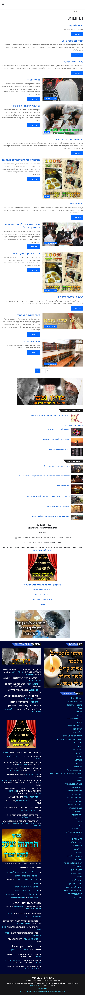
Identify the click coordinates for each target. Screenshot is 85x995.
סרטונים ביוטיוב (21, 800)
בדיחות (79, 712)
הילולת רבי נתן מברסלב (72, 736)
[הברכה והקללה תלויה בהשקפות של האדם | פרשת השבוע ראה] (77, 499)
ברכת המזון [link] (33, 684)
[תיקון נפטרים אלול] (77, 489)
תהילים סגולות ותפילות (73, 863)
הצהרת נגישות (42, 988)
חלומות (79, 753)
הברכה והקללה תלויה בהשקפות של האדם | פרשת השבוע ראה (48, 496)
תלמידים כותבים (75, 873)
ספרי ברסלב (77, 811)
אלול (80, 708)
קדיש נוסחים (77, 839)
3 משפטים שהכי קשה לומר (74, 425)
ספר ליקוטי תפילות (74, 798)
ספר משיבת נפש (75, 801)
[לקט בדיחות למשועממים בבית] (77, 452)
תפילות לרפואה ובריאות (72, 890)
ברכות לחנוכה (33, 872)
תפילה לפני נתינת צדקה (42, 550)
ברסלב (79, 722)
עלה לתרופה (77, 815)
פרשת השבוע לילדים (74, 832)
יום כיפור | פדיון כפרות (30, 876)
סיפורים (79, 780)
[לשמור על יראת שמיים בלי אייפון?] (77, 509)
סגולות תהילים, (14, 960)
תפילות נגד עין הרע (74, 894)
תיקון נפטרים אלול (63, 486)
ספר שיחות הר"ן (75, 808)
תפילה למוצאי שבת (31, 939)
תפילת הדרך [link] (33, 690)
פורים (80, 822)
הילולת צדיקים (76, 732)
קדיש (80, 835)
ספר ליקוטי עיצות (75, 794)
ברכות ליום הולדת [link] (29, 817)
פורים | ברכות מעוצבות (29, 887)
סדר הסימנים (33, 898)
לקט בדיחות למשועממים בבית (59, 449)
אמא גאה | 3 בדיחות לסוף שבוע (59, 429)
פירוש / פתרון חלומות (24, 923)
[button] (42, 585)
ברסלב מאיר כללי (75, 725)
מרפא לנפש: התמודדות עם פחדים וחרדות (65, 773)
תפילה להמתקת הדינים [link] (26, 810)
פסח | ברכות (33, 890)
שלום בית (78, 859)
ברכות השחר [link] (30, 698)
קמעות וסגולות (76, 842)
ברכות (79, 715)
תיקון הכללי (77, 866)
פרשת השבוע (76, 828)
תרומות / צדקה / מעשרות (70, 297)
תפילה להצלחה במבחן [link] (19, 950)
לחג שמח (24, 890)
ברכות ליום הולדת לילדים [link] (27, 823)
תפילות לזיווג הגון (34, 680)
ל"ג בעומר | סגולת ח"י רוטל (28, 879)
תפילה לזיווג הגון (75, 883)
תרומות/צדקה (76, 25)
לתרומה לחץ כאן (35, 985)
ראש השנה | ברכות (31, 894)
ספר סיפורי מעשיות (74, 804)
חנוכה (79, 756)
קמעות (38, 957)
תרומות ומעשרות (31, 341)
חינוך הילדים (14, 771)
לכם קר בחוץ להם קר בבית (26, 253)
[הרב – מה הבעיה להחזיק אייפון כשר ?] (77, 469)
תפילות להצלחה (31, 969)
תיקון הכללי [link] (34, 702)
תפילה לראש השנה (18, 898)
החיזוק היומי (77, 729)
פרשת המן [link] (30, 674)
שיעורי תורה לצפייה (74, 856)
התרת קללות (19, 906)
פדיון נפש (78, 818)
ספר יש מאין (77, 787)
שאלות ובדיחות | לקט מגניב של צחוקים (56, 439)
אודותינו (23, 991)
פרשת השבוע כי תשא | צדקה (69, 139)
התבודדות (78, 743)
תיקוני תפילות (76, 870)
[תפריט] (3, 5)
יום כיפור (78, 763)
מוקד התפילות (55, 991)
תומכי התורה (33, 79)
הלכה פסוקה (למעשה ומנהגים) (69, 739)
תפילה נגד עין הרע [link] (33, 909)
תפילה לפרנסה (17, 672)
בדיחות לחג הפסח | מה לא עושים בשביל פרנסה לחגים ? (50, 415)
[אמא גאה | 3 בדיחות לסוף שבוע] (77, 432)
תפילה (79, 877)
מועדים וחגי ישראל (74, 770)
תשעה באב (77, 897)
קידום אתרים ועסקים (73, 61)
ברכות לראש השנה (74, 719)
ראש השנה (77, 846)
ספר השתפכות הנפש (73, 784)
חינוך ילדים (77, 749)
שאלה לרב (78, 849)
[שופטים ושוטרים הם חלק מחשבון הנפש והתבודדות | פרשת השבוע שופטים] (77, 479)
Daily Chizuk (76, 698)
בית (80, 11)
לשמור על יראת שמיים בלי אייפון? (58, 506)
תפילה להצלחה (76, 880)
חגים (80, 746)
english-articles (75, 701)
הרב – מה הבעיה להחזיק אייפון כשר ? (57, 466)
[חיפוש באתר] (82, 5)
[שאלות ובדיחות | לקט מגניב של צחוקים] (77, 442)
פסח (80, 825)
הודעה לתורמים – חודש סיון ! (25, 105)
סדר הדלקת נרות (13, 872)
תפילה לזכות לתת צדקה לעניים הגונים (21, 160)
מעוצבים (9, 894)
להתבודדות (22, 765)
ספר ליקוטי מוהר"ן (75, 791)
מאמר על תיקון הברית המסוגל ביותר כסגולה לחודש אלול (50, 516)
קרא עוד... (77, 34)
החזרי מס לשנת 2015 (72, 40)
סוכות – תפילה (32, 883)
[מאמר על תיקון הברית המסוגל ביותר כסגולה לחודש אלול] (77, 517)
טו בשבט (78, 760)
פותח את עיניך (76, 203)
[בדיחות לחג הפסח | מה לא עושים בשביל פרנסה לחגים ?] (77, 418)
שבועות (79, 853)
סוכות (80, 777)
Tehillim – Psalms (74, 705)
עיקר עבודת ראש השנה (28, 315)
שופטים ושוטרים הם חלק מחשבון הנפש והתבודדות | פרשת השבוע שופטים (44, 476)
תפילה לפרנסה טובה (74, 887)
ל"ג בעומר (78, 767)
